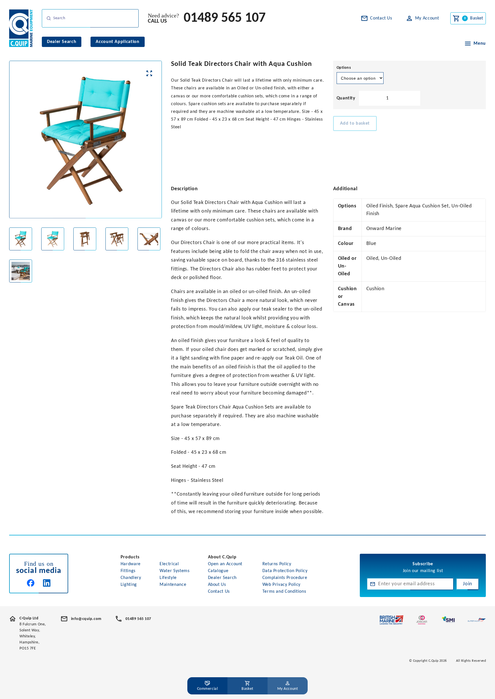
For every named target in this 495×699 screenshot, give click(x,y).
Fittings (128, 571)
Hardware (131, 564)
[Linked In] (46, 583)
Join (467, 584)
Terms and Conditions (284, 591)
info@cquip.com (86, 619)
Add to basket (355, 123)
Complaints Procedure (284, 578)
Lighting (129, 584)
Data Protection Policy (285, 571)
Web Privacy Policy (281, 584)
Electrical (169, 564)
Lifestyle (168, 578)
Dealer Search (222, 578)
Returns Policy (276, 564)
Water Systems (174, 571)
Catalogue (218, 571)
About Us (217, 584)
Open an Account (225, 564)
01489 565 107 (225, 18)
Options (344, 68)
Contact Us (219, 591)
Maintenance (173, 584)
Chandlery (131, 578)
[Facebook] (30, 583)
